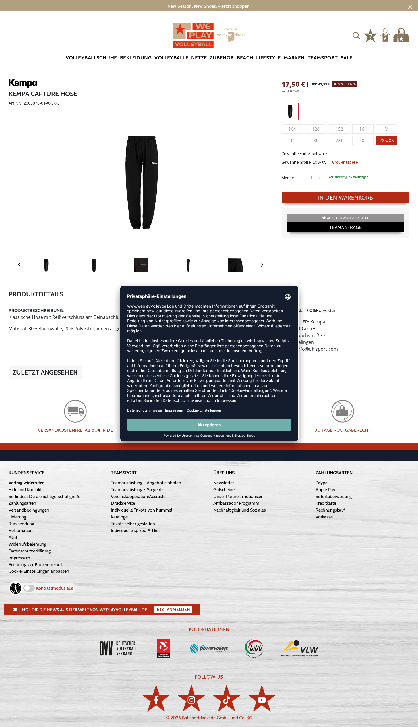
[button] (356, 35)
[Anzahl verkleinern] (303, 178)
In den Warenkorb (345, 197)
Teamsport (323, 58)
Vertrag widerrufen (27, 482)
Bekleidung (136, 58)
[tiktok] (226, 698)
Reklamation (21, 530)
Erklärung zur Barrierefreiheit (36, 564)
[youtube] (262, 698)
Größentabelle (345, 162)
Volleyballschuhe (91, 58)
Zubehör (222, 58)
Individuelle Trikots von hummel (141, 510)
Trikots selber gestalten (133, 523)
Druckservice (123, 503)
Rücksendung (21, 523)
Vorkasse (324, 517)
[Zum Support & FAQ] (370, 35)
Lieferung (17, 517)
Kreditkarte (326, 503)
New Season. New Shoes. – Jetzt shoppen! (209, 6)
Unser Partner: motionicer (237, 496)
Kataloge (119, 517)
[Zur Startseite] (209, 35)
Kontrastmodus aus (54, 588)
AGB (13, 537)
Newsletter (223, 482)
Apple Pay (325, 489)
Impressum (19, 557)
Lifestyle (268, 58)
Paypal (322, 482)
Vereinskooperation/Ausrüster (139, 496)
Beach (245, 58)
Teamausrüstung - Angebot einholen (146, 482)
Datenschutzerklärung (30, 551)
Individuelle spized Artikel (135, 530)
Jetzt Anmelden (173, 609)
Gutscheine (224, 489)
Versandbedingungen (29, 510)
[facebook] (156, 698)
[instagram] (191, 698)
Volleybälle (171, 58)
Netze (199, 58)
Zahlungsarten (22, 503)
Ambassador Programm (236, 503)
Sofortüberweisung (334, 496)
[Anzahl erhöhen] (320, 178)
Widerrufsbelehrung (27, 544)
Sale (347, 58)
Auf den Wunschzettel (348, 218)
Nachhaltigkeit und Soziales (239, 510)
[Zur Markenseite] (23, 84)
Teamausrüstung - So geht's (137, 489)
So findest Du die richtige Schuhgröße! (45, 496)
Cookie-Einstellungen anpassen (39, 571)
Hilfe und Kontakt (25, 489)
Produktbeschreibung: (36, 310)
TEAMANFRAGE (345, 227)
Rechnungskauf (330, 510)
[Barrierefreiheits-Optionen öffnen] (16, 588)
